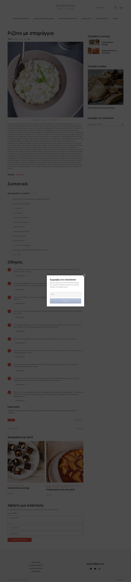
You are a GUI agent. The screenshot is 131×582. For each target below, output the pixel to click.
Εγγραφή (65, 301)
